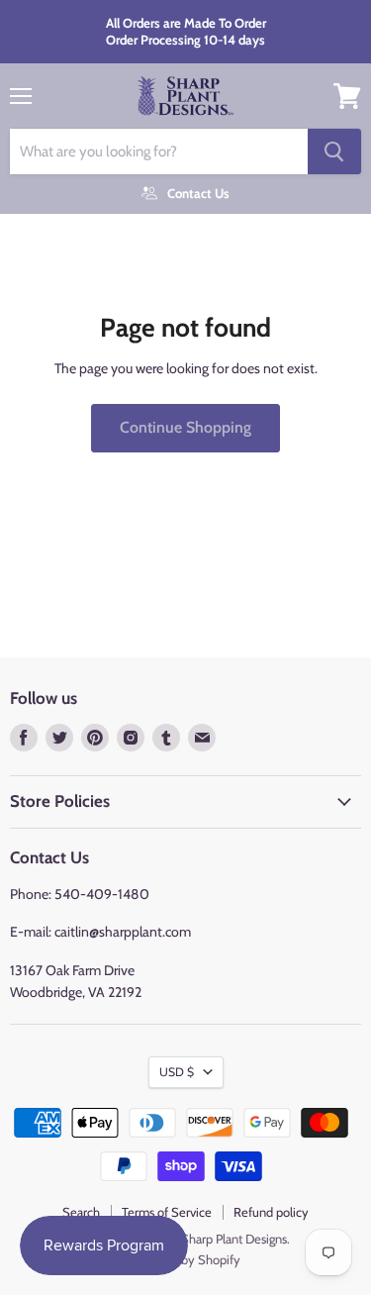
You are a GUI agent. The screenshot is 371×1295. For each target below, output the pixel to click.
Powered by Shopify (185, 1259)
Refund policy (271, 1212)
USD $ (176, 1071)
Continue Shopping (185, 427)
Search (81, 1212)
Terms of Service (167, 1212)
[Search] (334, 151)
